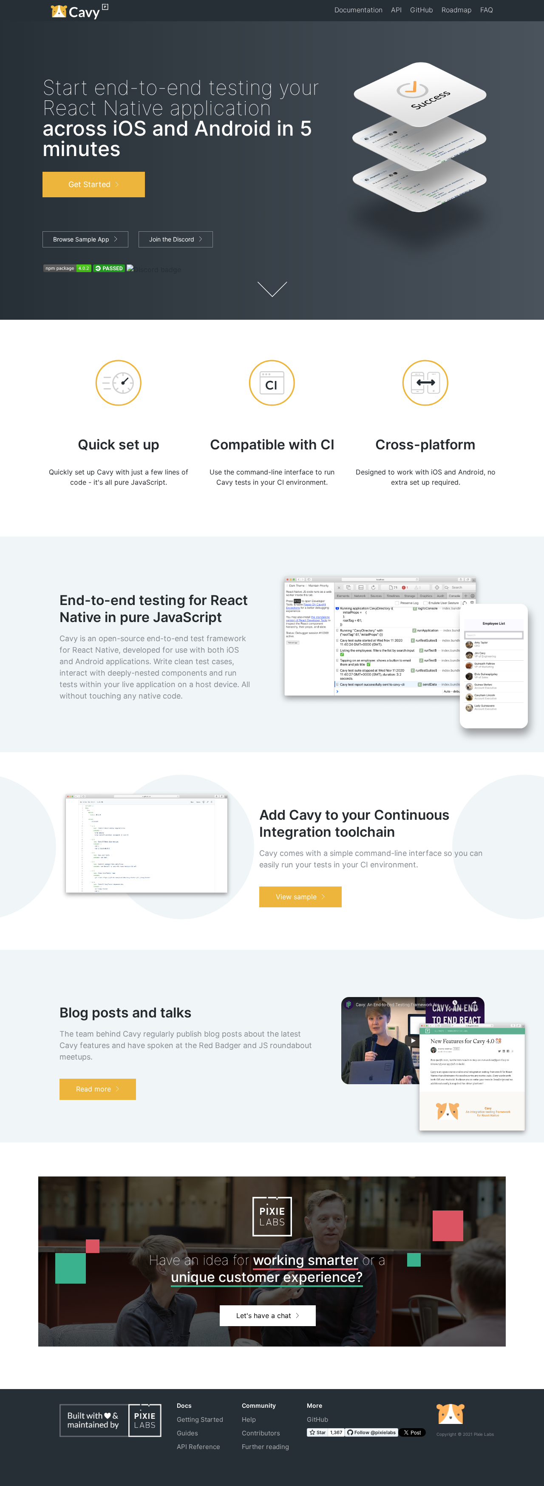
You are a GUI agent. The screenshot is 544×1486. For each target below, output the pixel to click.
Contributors (261, 1433)
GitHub (421, 10)
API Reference (198, 1447)
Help (249, 1419)
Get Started (89, 184)
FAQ (486, 10)
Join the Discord (171, 239)
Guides (187, 1433)
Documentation (358, 10)
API (396, 10)
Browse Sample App (81, 239)
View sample (296, 896)
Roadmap (457, 10)
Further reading (265, 1447)
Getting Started (200, 1419)
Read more (93, 1089)
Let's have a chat (263, 1315)
